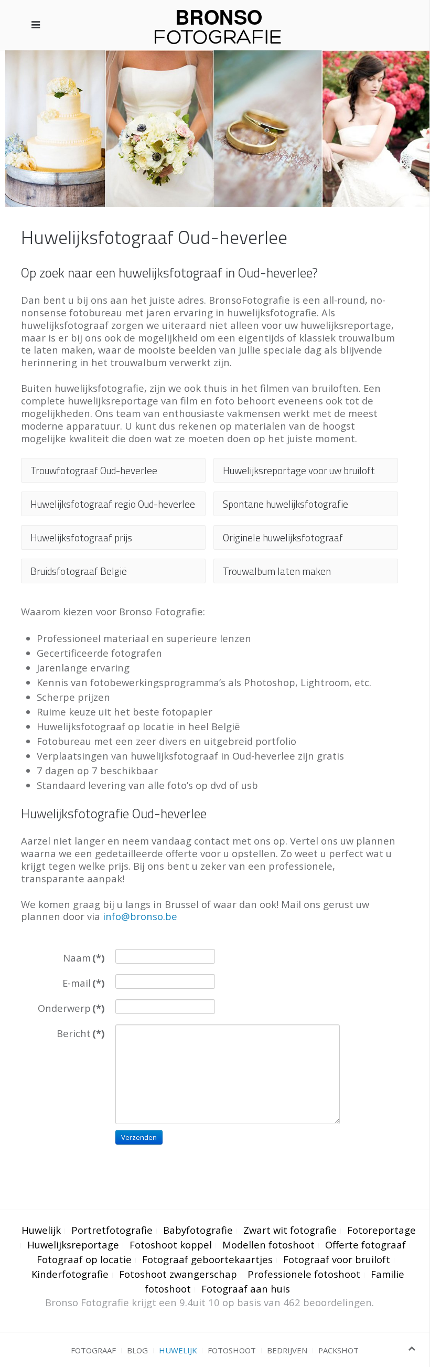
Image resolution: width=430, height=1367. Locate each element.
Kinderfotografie (70, 1273)
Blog (137, 1350)
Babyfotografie (198, 1229)
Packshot (338, 1350)
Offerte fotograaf (365, 1244)
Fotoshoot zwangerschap (178, 1273)
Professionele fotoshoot (304, 1273)
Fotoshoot (232, 1350)
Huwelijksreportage (73, 1244)
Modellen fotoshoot (268, 1244)
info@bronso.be (140, 916)
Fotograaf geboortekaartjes (207, 1259)
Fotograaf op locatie (84, 1259)
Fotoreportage (381, 1229)
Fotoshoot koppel (171, 1244)
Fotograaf (93, 1350)
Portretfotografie (112, 1229)
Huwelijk (41, 1229)
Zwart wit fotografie (290, 1229)
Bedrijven (287, 1350)
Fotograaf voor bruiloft (336, 1259)
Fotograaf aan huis (245, 1288)
